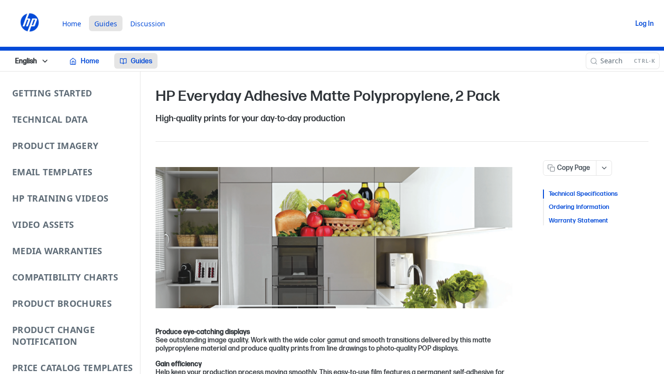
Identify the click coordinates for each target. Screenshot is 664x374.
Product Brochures (62, 303)
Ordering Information (579, 207)
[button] (334, 237)
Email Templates (52, 172)
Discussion (147, 23)
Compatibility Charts (65, 277)
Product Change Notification (53, 335)
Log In (644, 23)
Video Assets (43, 224)
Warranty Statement (578, 220)
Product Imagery (55, 145)
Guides (105, 23)
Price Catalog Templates (72, 368)
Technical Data (49, 119)
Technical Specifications (583, 194)
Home (71, 23)
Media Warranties (57, 251)
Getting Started (52, 93)
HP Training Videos (60, 198)
